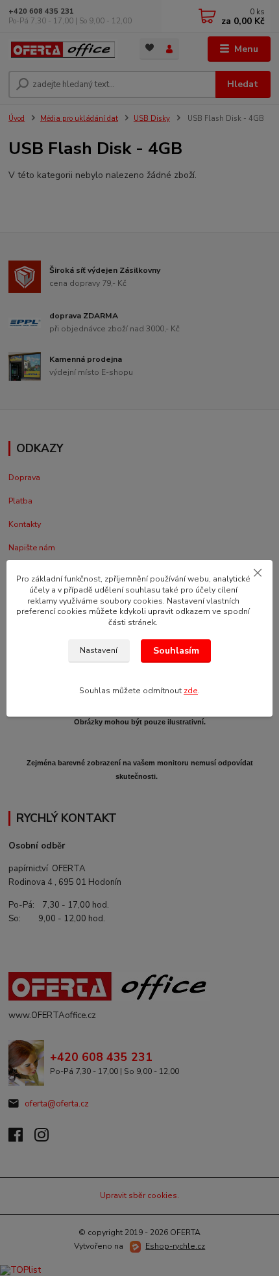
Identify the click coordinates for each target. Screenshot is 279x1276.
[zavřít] (257, 573)
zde (191, 690)
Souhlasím (176, 650)
